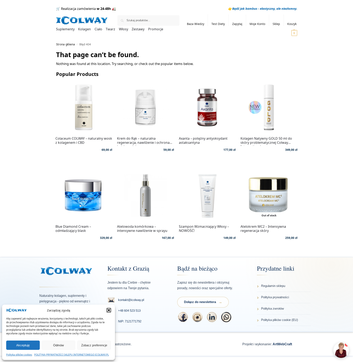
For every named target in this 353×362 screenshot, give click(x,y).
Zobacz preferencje (94, 345)
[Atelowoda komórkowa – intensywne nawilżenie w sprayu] (145, 195)
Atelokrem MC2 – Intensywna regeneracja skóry (263, 228)
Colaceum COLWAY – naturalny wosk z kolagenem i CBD (83, 140)
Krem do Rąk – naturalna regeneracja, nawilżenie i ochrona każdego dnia (143, 140)
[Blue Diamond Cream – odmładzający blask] (83, 195)
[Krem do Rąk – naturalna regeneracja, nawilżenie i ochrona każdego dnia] (145, 107)
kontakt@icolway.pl (131, 300)
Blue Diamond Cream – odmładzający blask (73, 228)
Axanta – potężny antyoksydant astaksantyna (203, 140)
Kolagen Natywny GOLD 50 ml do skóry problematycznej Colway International (266, 140)
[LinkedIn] (212, 317)
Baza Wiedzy (195, 24)
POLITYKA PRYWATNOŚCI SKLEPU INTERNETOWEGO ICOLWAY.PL (71, 354)
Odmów (58, 345)
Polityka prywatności (275, 297)
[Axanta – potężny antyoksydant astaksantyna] (207, 107)
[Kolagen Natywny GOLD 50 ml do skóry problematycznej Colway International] (268, 107)
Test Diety (218, 24)
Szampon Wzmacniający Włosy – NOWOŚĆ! (204, 228)
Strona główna (65, 44)
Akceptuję (23, 345)
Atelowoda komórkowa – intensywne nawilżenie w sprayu (142, 228)
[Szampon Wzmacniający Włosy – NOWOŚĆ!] (207, 195)
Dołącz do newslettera (200, 302)
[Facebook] (183, 317)
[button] (109, 310)
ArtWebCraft (282, 344)
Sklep (276, 24)
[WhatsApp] (226, 317)
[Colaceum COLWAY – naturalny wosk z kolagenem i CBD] (83, 107)
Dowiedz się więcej (269, 250)
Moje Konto (257, 24)
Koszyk (292, 24)
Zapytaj (237, 24)
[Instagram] (197, 317)
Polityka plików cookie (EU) (279, 320)
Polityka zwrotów (272, 308)
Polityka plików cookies (19, 354)
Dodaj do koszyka (83, 162)
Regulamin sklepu (273, 286)
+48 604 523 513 (129, 310)
